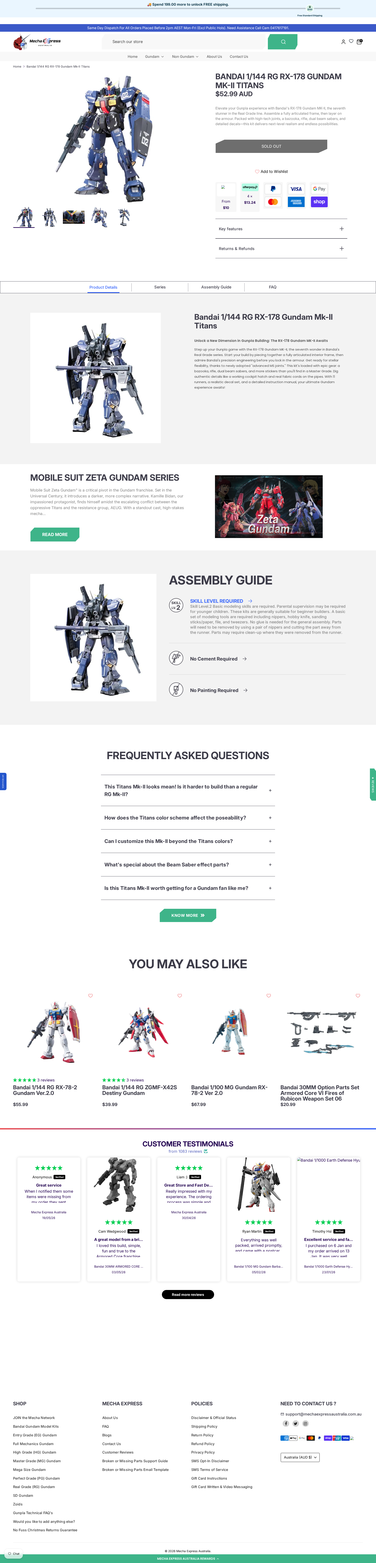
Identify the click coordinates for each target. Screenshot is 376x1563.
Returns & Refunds (237, 248)
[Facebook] (286, 1423)
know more (184, 915)
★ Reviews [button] (373, 785)
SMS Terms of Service (209, 1469)
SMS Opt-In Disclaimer (210, 1461)
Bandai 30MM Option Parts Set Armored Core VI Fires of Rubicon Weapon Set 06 (319, 1093)
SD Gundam (23, 1495)
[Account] (343, 42)
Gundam (152, 56)
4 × (250, 199)
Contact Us (239, 56)
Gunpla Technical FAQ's (33, 1513)
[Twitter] (295, 1423)
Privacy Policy (203, 1452)
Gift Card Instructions (209, 1478)
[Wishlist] (351, 41)
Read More (55, 534)
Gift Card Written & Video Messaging (222, 1487)
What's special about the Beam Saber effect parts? (166, 864)
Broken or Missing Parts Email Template (135, 1469)
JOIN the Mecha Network (34, 1418)
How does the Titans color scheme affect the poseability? (175, 818)
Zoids (18, 1504)
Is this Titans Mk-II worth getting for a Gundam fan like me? (176, 888)
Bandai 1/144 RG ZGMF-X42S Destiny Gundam (139, 1090)
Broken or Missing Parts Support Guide (135, 1461)
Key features (231, 229)
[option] (100, 137)
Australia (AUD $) (298, 1457)
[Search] (283, 42)
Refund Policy (203, 1444)
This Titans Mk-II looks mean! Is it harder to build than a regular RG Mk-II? (181, 790)
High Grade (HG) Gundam (34, 1452)
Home (133, 56)
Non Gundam (183, 56)
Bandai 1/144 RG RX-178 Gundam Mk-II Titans (58, 66)
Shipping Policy (204, 1426)
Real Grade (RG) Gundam (34, 1487)
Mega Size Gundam (29, 1469)
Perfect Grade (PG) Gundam (36, 1478)
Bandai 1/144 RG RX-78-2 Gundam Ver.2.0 (45, 1090)
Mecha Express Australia (193, 1551)
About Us (214, 56)
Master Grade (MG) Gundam (37, 1461)
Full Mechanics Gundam (33, 1444)
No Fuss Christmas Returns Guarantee (45, 1530)
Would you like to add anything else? (44, 1521)
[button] (188, 1558)
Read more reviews (188, 1294)
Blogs (107, 1435)
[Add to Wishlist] (90, 995)
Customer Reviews (118, 1452)
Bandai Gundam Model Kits (36, 1426)
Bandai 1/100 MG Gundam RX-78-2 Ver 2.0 (229, 1090)
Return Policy (202, 1435)
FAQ (105, 1426)
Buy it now (271, 161)
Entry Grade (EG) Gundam (35, 1435)
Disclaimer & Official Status (213, 1418)
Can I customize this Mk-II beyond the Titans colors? (168, 841)
